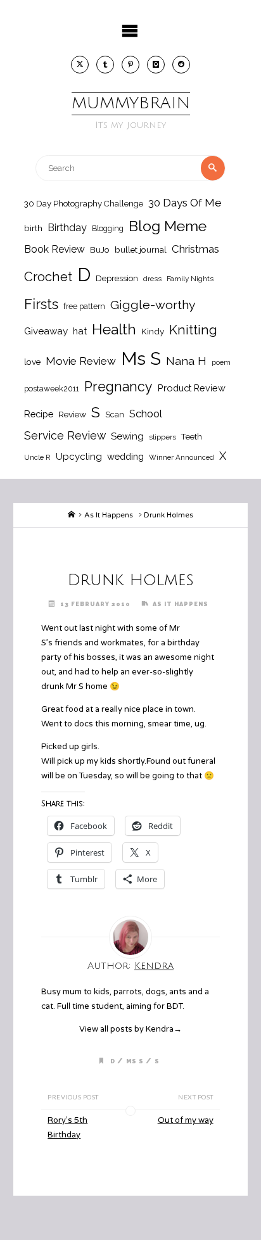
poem (221, 362)
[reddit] (181, 64)
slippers (162, 437)
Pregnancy (118, 387)
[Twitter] (80, 64)
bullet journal (141, 249)
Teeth (191, 436)
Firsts (41, 304)
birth (33, 228)
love (32, 362)
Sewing (127, 436)
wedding (125, 456)
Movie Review (81, 361)
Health (114, 329)
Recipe (38, 413)
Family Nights (190, 278)
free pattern (84, 306)
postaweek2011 (51, 388)
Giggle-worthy (153, 305)
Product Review (192, 388)
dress (152, 278)
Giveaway (46, 331)
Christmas (195, 249)
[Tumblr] (105, 64)
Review (72, 414)
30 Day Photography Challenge (83, 203)
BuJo (100, 249)
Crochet (48, 276)
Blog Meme (168, 225)
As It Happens (108, 514)
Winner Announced (181, 457)
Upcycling (79, 456)
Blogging (108, 228)
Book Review (54, 249)
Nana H (186, 360)
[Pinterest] (130, 64)
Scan (114, 414)
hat (80, 331)
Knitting (193, 330)
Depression (117, 278)
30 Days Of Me (185, 202)
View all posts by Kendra (130, 1029)
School (145, 413)
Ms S (141, 358)
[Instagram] (156, 64)
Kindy (152, 331)
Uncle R (37, 457)
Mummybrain (131, 103)
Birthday (67, 228)
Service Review (65, 435)
